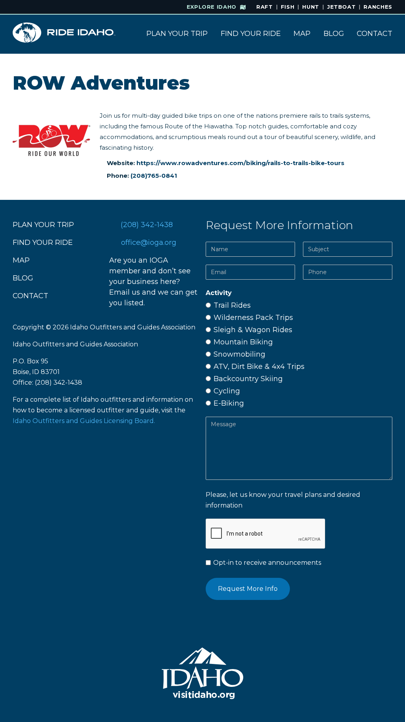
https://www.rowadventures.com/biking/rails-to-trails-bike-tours (240, 163)
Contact (374, 33)
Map (301, 33)
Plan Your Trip (177, 33)
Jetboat (341, 7)
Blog (334, 33)
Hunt (310, 7)
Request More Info (248, 588)
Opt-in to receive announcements (266, 562)
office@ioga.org (148, 242)
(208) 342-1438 (147, 224)
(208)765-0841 (154, 175)
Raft (264, 7)
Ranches (377, 7)
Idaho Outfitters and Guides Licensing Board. (84, 421)
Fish (288, 7)
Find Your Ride (251, 33)
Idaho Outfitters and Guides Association (132, 327)
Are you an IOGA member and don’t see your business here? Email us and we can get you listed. (153, 281)
